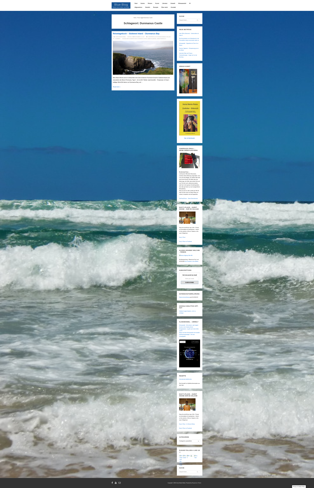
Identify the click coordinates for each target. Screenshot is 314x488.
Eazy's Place (182, 237)
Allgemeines (138, 7)
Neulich (147, 7)
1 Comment (117, 38)
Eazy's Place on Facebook (185, 241)
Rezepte (155, 7)
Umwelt (172, 3)
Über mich (164, 7)
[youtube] (116, 483)
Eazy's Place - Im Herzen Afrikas (187, 424)
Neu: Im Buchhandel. (189, 138)
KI (190, 3)
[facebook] (113, 483)
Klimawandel (182, 3)
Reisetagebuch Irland (164, 36)
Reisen (150, 3)
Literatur (164, 3)
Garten (143, 3)
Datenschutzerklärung (184, 297)
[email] (120, 483)
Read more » (116, 87)
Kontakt (173, 7)
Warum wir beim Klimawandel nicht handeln (189, 332)
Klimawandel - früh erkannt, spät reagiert (188, 325)
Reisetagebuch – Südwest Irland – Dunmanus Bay (136, 33)
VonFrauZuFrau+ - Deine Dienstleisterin (188, 198)
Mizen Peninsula (161, 38)
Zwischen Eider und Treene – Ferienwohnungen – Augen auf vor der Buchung (188, 55)
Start (136, 3)
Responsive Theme (196, 483)
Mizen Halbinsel (152, 38)
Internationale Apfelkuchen (185, 379)
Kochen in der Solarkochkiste (186, 327)
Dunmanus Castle (142, 38)
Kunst (157, 3)
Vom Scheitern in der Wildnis (191, 261)
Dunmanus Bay (133, 38)
